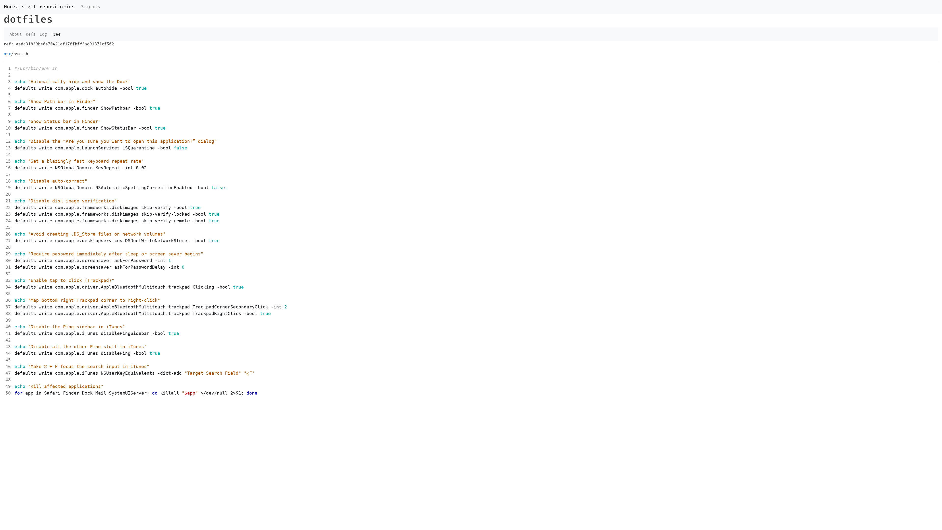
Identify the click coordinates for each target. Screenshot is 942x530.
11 (8, 134)
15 (8, 161)
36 (8, 300)
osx (7, 54)
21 (8, 200)
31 (8, 267)
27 (8, 240)
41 (8, 333)
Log (43, 34)
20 (8, 194)
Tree (56, 34)
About (16, 34)
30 (8, 260)
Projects (90, 6)
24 (8, 220)
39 (8, 320)
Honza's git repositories (39, 7)
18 (8, 181)
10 (8, 128)
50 (8, 393)
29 (8, 253)
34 (8, 287)
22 (8, 207)
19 (8, 187)
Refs (31, 34)
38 (8, 313)
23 (8, 214)
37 (8, 306)
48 (8, 379)
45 (8, 359)
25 (8, 227)
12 (8, 141)
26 (8, 234)
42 (8, 340)
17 (8, 174)
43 (8, 346)
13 (8, 147)
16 (8, 167)
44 (8, 353)
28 (8, 247)
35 (8, 293)
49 (8, 386)
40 (8, 326)
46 (8, 366)
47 (8, 373)
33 (8, 280)
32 (8, 273)
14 (8, 154)
